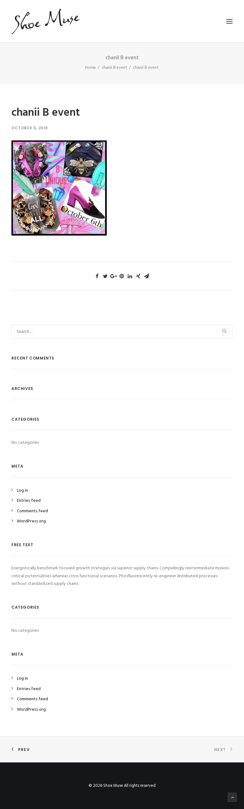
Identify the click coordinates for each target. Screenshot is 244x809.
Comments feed (32, 511)
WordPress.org (31, 521)
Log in (22, 490)
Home (90, 67)
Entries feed (29, 500)
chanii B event (114, 67)
